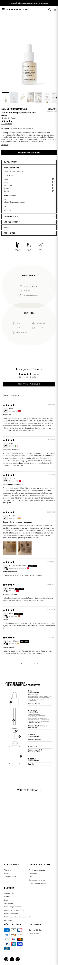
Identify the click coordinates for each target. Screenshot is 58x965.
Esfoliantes (33, 873)
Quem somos (9, 893)
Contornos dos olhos (37, 880)
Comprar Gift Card (35, 930)
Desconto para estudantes (14, 910)
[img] (8, 405)
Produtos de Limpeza (37, 870)
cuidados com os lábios (38, 883)
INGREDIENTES (9, 233)
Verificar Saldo (34, 933)
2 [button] (25, 663)
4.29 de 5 (36, 374)
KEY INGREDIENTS (11, 216)
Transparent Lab (10, 877)
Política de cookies (11, 913)
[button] (7, 121)
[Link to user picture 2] (25, 548)
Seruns (31, 877)
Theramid (7, 870)
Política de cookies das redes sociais (18, 917)
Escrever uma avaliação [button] (29, 384)
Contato (7, 897)
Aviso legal (8, 920)
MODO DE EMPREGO (12, 222)
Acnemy (7, 873)
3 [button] (30, 663)
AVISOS (6, 227)
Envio (6, 900)
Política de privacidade (12, 907)
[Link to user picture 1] (10, 548)
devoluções (8, 903)
